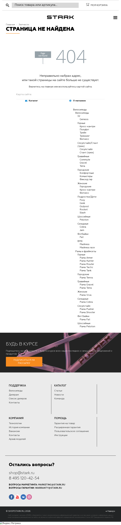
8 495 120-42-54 (24, 478)
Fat (82, 237)
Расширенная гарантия (67, 427)
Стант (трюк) (87, 153)
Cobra (83, 227)
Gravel (83, 163)
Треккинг (85, 136)
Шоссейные (83, 217)
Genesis (84, 119)
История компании (19, 427)
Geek (82, 203)
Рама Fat (85, 319)
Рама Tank (85, 270)
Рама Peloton (87, 326)
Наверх (111, 511)
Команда (59, 399)
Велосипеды (80, 110)
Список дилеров (18, 399)
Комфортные (87, 173)
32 (78, 116)
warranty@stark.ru (48, 488)
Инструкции (60, 435)
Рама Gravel (86, 285)
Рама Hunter (87, 261)
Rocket (84, 209)
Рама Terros (86, 278)
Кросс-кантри (87, 126)
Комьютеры (86, 176)
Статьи (58, 391)
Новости (59, 395)
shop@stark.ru (21, 473)
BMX (80, 241)
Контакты (14, 403)
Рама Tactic (86, 267)
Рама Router (87, 264)
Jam (82, 230)
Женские (82, 183)
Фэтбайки (82, 234)
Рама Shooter (87, 312)
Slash (83, 213)
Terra (82, 166)
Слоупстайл (86, 149)
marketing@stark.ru (51, 484)
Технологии (15, 423)
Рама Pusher (87, 309)
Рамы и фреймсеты (85, 251)
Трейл (83, 133)
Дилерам (14, 395)
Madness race (87, 247)
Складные (82, 224)
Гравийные (83, 156)
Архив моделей (17, 439)
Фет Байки (83, 316)
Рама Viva (85, 295)
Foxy (82, 200)
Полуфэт (84, 130)
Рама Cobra (86, 302)
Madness (84, 244)
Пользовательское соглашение (71, 431)
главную (49, 87)
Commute (85, 160)
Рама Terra (86, 288)
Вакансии (14, 431)
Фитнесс (84, 139)
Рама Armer (86, 258)
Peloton (84, 220)
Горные (81, 123)
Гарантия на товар (64, 423)
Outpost (84, 206)
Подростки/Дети (86, 197)
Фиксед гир (86, 179)
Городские (83, 170)
